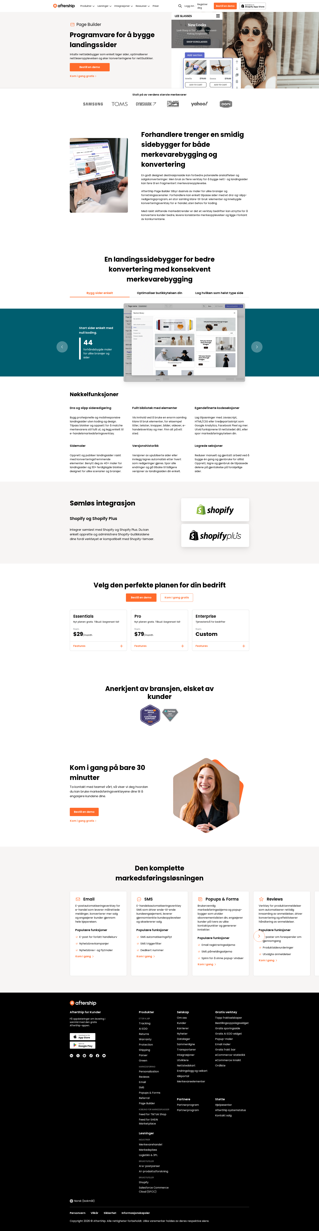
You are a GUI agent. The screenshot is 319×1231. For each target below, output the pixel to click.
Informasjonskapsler (136, 1213)
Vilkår (94, 1213)
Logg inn (189, 6)
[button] (62, 347)
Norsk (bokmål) (84, 1201)
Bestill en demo (225, 6)
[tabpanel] (159, 387)
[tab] (100, 293)
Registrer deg (202, 6)
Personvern (77, 1213)
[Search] (180, 6)
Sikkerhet (110, 1213)
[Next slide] (259, 936)
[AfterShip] (64, 6)
